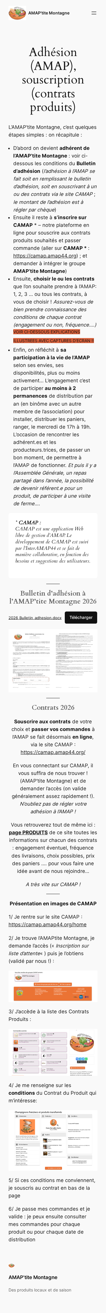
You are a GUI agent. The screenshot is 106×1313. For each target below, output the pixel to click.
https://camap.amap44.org (44, 256)
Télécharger (80, 617)
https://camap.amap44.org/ (53, 752)
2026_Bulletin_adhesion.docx (35, 617)
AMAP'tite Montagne (48, 12)
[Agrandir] (90, 637)
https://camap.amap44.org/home (48, 924)
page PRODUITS (28, 832)
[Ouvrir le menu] (93, 13)
